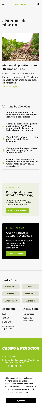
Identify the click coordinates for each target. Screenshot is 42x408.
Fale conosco (28, 314)
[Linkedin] (21, 366)
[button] (3, 4)
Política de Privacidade (28, 319)
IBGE (4, 314)
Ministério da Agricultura (8, 327)
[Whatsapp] (3, 366)
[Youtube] (16, 366)
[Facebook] (12, 366)
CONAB (5, 318)
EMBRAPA (6, 322)
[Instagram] (8, 366)
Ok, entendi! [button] (21, 401)
